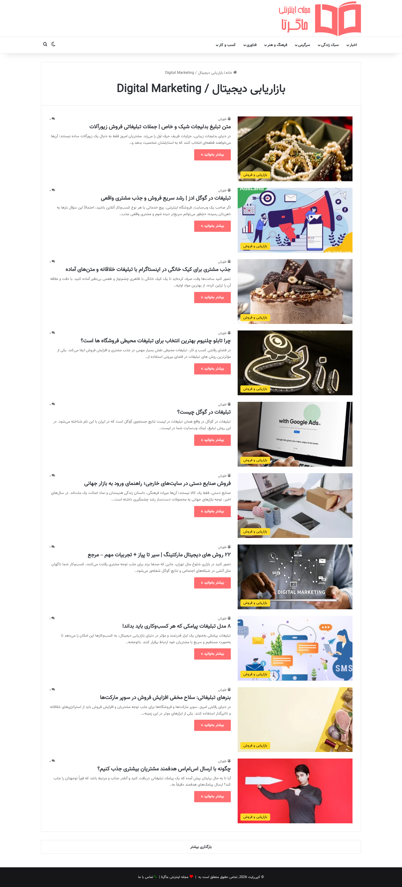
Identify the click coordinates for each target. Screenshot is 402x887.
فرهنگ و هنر (277, 45)
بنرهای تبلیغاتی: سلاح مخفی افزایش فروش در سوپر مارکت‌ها (165, 697)
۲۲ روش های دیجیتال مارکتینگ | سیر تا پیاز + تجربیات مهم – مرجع (159, 555)
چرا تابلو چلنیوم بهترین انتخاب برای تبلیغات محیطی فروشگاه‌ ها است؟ (156, 340)
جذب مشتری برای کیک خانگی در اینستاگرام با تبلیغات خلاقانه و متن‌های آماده (148, 269)
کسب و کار (227, 45)
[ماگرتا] (320, 18)
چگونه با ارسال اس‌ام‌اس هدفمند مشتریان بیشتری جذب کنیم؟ (164, 769)
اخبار (353, 45)
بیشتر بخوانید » (212, 155)
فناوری (252, 45)
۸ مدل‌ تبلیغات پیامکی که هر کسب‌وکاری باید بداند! (176, 626)
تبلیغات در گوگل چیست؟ (204, 412)
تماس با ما (145, 877)
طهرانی (222, 119)
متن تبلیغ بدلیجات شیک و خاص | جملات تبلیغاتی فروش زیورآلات (160, 126)
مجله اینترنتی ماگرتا (174, 877)
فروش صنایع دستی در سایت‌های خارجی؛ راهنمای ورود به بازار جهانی (157, 483)
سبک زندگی (330, 45)
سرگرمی (304, 45)
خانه (229, 73)
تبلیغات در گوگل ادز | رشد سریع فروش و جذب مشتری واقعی (166, 198)
